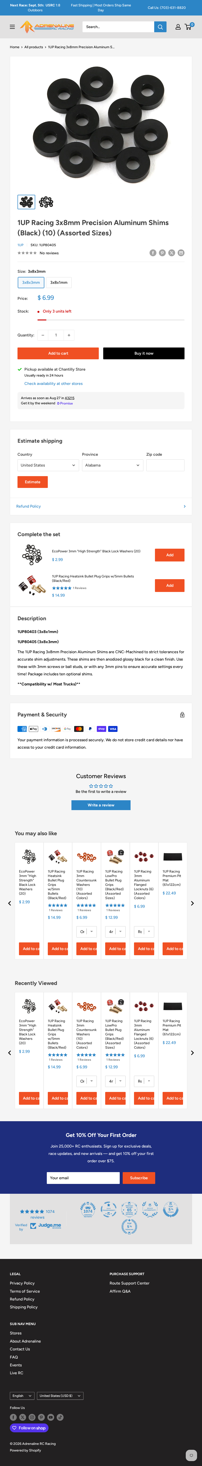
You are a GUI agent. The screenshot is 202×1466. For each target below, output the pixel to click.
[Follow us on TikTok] (60, 1417)
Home (14, 47)
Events (16, 1365)
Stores (15, 1333)
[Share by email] (181, 252)
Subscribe (139, 1178)
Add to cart (58, 353)
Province (90, 454)
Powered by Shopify (25, 1450)
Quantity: (25, 335)
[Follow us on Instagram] (32, 1417)
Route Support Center (130, 1283)
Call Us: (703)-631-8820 (167, 8)
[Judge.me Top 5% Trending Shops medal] (129, 1227)
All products (33, 47)
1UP (20, 245)
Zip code (154, 454)
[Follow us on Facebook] (13, 1417)
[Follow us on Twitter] (22, 1417)
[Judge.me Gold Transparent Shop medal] (109, 1209)
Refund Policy (28, 506)
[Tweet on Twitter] (171, 252)
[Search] (160, 26)
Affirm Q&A (120, 1291)
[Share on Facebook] (153, 252)
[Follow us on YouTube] (50, 1417)
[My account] (178, 27)
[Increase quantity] (69, 335)
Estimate (32, 482)
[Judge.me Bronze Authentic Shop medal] (150, 1209)
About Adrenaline (25, 1341)
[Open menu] (12, 27)
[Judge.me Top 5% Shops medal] (171, 1209)
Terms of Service (25, 1291)
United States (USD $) (56, 1396)
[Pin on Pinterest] (162, 252)
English (18, 1396)
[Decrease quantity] (43, 335)
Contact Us (20, 1349)
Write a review (101, 805)
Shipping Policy (24, 1307)
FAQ (14, 1357)
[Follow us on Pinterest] (41, 1417)
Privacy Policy (22, 1283)
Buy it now (144, 353)
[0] (188, 27)
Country (24, 454)
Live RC (16, 1373)
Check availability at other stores (53, 383)
